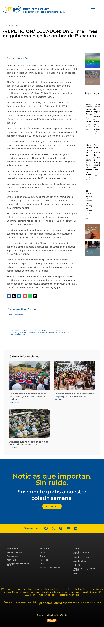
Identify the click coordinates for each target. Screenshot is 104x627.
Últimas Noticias (28, 309)
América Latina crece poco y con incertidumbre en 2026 (29, 443)
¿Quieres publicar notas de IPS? (18, 564)
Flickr (42, 564)
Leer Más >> (88, 126)
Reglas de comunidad (50, 568)
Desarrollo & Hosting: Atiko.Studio (52, 615)
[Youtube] (68, 528)
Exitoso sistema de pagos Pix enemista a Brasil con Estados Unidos (98, 116)
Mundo (76, 574)
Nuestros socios (14, 552)
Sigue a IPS (45, 548)
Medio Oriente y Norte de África (85, 569)
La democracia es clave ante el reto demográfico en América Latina (27, 396)
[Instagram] (60, 528)
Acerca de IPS (13, 548)
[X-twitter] (53, 528)
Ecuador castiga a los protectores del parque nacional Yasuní (74, 395)
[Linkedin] (75, 528)
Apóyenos (11, 560)
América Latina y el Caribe (82, 552)
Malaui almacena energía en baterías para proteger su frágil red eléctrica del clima (91, 160)
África (76, 548)
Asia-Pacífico (79, 561)
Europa (76, 565)
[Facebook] (46, 528)
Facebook (44, 560)
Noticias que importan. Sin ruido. (52, 479)
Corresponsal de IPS (17, 58)
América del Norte (81, 557)
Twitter (43, 556)
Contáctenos (13, 556)
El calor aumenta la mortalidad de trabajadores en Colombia (92, 201)
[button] (9, 296)
